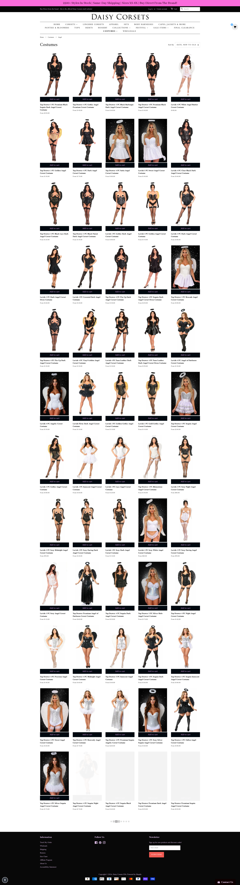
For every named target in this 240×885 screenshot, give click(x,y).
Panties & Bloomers (57, 28)
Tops (77, 28)
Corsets (70, 24)
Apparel (114, 24)
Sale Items (160, 28)
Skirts (89, 28)
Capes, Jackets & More (172, 24)
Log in (150, 9)
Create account (162, 9)
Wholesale (129, 31)
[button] (5, 880)
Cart (175, 9)
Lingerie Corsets (93, 24)
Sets (126, 24)
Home (57, 24)
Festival (141, 28)
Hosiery (102, 28)
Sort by (171, 45)
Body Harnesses (143, 24)
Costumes (109, 31)
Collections (120, 28)
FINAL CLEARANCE (184, 28)
